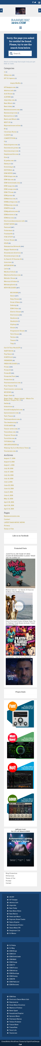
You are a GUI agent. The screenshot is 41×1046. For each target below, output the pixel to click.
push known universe (12, 389)
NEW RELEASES (10, 288)
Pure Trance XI (9, 386)
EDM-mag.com (9, 186)
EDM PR (12, 979)
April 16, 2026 (9, 509)
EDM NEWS (8, 173)
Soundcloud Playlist (16, 1013)
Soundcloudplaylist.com (13, 410)
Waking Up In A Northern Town (16, 448)
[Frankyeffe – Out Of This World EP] (19, 684)
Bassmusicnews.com (12, 110)
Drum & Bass (15, 302)
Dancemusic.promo (11, 148)
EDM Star (12, 996)
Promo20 (7, 373)
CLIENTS (7, 135)
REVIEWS (7, 392)
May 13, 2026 (8, 499)
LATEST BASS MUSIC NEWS (14, 522)
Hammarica (13, 1002)
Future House (9, 240)
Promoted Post (9, 376)
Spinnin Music (14, 1016)
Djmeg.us (7, 164)
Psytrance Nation (15, 1019)
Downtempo (8, 167)
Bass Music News (15, 911)
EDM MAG (12, 959)
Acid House (8, 94)
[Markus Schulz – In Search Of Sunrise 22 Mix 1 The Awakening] (19, 619)
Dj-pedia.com (9, 160)
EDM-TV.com (8, 192)
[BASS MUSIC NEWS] (20, 23)
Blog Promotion (11, 873)
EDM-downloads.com (12, 183)
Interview (8, 262)
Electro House (15, 312)
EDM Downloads (15, 956)
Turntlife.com (9, 438)
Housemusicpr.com (11, 256)
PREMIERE (8, 360)
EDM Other (14, 308)
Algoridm (12, 905)
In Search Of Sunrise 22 (13, 259)
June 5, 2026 (8, 492)
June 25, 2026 (9, 485)
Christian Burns (10, 132)
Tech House (14, 334)
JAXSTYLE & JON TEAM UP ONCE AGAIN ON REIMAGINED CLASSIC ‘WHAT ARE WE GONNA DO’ (20, 556)
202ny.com (8, 75)
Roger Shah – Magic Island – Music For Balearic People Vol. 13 (19, 399)
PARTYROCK (8, 351)
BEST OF (7, 122)
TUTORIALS (8, 441)
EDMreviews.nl (9, 214)
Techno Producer (15, 1022)
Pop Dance (8, 354)
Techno (13, 337)
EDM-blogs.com (10, 176)
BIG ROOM (14, 293)
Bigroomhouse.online (12, 125)
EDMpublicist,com (11, 211)
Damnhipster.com (11, 145)
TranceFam (13, 1027)
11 (4, 72)
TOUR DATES (8, 425)
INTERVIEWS (9, 265)
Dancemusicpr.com (11, 151)
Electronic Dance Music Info (19, 999)
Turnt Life (13, 1030)
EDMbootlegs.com (10, 202)
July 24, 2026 (9, 475)
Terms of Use (9, 529)
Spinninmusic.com (11, 413)
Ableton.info (8, 90)
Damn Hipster (14, 922)
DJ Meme (12, 933)
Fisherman (8, 230)
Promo (6, 367)
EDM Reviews (14, 984)
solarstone (8, 406)
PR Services (10, 876)
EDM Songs (13, 962)
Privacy (7, 526)
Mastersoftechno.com (12, 275)
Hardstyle (14, 321)
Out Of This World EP (12, 348)
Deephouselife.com (11, 154)
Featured (7, 227)
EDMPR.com (8, 208)
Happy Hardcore (10, 249)
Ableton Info (13, 902)
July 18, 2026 (8, 478)
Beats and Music (10, 119)
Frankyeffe (8, 234)
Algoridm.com (9, 100)
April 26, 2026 (9, 505)
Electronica (14, 315)
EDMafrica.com (9, 199)
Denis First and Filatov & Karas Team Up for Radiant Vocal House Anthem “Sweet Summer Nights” (20, 623)
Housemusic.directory (12, 253)
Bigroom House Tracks (17, 919)
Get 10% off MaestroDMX (20, 831)
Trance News (13, 1024)
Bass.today (8, 106)
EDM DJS (12, 954)
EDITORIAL (8, 170)
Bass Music (8, 103)
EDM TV (12, 965)
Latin (6, 269)
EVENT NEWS (9, 224)
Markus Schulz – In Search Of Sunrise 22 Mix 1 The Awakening (20, 591)
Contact (7, 519)
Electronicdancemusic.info (14, 221)
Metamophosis (9, 285)
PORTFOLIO (8, 357)
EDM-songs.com (10, 189)
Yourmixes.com (10, 451)
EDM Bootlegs (14, 973)
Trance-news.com (10, 429)
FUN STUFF (8, 237)
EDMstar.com (9, 218)
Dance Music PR (14, 928)
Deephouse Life (14, 930)
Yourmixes (13, 1033)
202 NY (11, 897)
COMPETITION (9, 138)
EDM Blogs (13, 951)
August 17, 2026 (9, 458)
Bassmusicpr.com (10, 113)
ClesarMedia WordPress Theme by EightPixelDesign (20, 1041)
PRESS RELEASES (10, 364)
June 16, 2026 (9, 488)
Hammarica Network (12, 246)
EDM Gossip (13, 976)
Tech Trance (8, 416)
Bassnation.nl (9, 116)
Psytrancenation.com (12, 383)
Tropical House (10, 435)
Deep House (14, 299)
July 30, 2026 (8, 468)
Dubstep (13, 305)
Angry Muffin (15, 83)
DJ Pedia (12, 945)
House (12, 328)
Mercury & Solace (10, 281)
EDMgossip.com (10, 205)
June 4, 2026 (8, 495)
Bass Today (13, 908)
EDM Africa (13, 970)
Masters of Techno (15, 1008)
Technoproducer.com (12, 419)
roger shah (8, 395)
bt (5, 129)
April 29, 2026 (9, 502)
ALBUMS (7, 97)
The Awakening (10, 422)
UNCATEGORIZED (10, 445)
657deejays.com (10, 87)
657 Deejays (13, 900)
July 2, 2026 (8, 482)
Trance (12, 340)
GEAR (6, 243)
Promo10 (7, 370)
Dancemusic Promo (16, 925)
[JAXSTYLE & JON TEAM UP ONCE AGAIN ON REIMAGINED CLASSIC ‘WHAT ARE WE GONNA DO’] (20, 587)
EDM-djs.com (9, 179)
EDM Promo (13, 968)
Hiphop (13, 324)
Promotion (8, 379)
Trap (12, 343)
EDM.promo (8, 195)
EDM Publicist (14, 982)
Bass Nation (13, 914)
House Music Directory (17, 1005)
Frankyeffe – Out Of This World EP (18, 657)
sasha (6, 403)
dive (5, 157)
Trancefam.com (10, 432)
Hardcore (13, 318)
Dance (12, 296)
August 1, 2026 (9, 465)
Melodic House (9, 278)
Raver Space (13, 1010)
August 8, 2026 (9, 462)
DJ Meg (12, 948)
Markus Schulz (10, 272)
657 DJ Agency (9, 78)
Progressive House (17, 331)
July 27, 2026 (8, 472)
